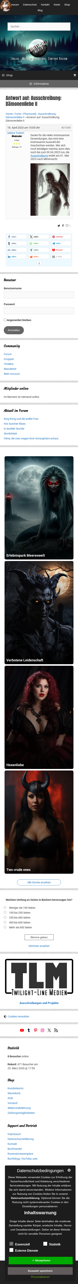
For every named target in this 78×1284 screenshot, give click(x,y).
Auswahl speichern (40, 1270)
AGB (10, 1098)
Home (9, 113)
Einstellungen (30, 1206)
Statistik (55, 1244)
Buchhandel (15, 1148)
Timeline (8, 363)
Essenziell (22, 1244)
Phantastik (29, 113)
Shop (67, 4)
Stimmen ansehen (39, 945)
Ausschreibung (39, 155)
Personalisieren (40, 1276)
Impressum (12, 4)
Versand (12, 1103)
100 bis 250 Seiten (19, 912)
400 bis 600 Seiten (19, 922)
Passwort (9, 304)
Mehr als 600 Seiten (20, 927)
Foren (18, 113)
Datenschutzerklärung (21, 1138)
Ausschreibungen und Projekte (39, 1003)
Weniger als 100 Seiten (22, 907)
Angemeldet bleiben (18, 320)
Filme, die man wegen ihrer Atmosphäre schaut (31, 438)
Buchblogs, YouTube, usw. (23, 1158)
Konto (57, 4)
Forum (8, 354)
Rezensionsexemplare (20, 1153)
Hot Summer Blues (15, 423)
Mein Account (12, 373)
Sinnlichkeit (10, 433)
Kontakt (45, 4)
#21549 (66, 127)
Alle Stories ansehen (39, 882)
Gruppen (9, 359)
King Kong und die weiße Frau (21, 418)
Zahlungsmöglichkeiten (21, 1112)
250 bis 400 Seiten (19, 917)
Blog (40, 10)
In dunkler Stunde (14, 428)
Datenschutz (30, 4)
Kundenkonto (15, 1088)
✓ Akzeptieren (41, 1260)
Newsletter (10, 368)
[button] (17, 236)
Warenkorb (14, 1093)
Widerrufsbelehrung (19, 1107)
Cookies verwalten (18, 1016)
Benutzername (13, 288)
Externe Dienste (26, 1250)
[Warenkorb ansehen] (75, 75)
